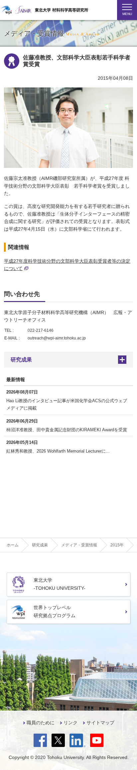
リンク (70, 722)
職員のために (41, 722)
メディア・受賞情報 (79, 545)
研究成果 (21, 359)
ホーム (13, 545)
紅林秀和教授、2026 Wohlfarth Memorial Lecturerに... (58, 451)
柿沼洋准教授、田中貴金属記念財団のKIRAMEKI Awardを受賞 (66, 429)
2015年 (117, 545)
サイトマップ (100, 722)
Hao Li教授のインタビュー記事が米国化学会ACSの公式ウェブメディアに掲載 (66, 404)
